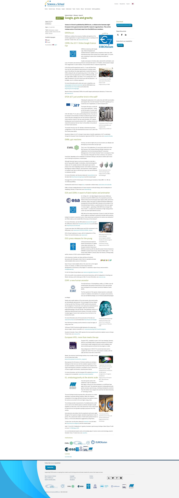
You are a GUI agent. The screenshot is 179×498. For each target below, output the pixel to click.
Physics (50, 33)
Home (46, 9)
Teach (73, 9)
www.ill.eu (86, 421)
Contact (116, 4)
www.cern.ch (70, 93)
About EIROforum (49, 478)
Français (48, 42)
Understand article (59, 18)
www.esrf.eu (77, 334)
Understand (68, 9)
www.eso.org (102, 277)
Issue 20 (81, 15)
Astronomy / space (53, 30)
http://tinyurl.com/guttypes (77, 177)
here (83, 184)
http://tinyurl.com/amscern (73, 225)
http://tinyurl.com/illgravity (73, 423)
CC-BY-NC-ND (68, 457)
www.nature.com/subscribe (105, 184)
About (82, 9)
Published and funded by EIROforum (52, 492)
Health (51, 31)
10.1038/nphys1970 (74, 428)
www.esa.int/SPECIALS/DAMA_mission (82, 230)
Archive (91, 476)
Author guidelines (96, 9)
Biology (47, 31)
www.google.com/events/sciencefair (73, 85)
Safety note (73, 478)
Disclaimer (72, 479)
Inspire (63, 9)
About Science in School (50, 476)
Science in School (68, 15)
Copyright (72, 476)
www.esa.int (84, 235)
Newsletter (122, 4)
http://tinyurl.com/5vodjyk (90, 319)
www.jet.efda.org (108, 136)
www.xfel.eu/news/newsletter (86, 374)
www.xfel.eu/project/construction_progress (75, 359)
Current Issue (52, 9)
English (48, 40)
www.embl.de (91, 175)
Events (78, 9)
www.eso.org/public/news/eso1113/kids (93, 272)
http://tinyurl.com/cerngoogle (72, 88)
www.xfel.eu (94, 372)
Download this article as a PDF (124, 25)
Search (128, 4)
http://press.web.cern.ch (84, 223)
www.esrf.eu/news (69, 319)
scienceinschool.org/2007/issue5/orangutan (95, 329)
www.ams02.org (90, 222)
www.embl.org (87, 189)
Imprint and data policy (50, 479)
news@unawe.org (69, 269)
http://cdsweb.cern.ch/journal (71, 87)
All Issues (58, 9)
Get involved (88, 9)
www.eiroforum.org (83, 39)
